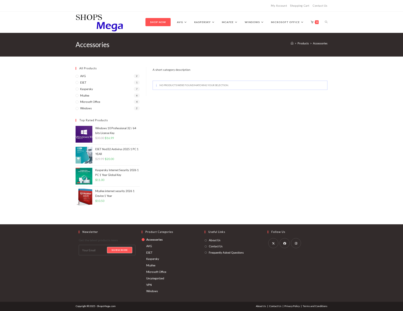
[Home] (292, 43)
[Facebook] (285, 243)
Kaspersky (86, 89)
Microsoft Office (90, 101)
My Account (279, 5)
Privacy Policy (292, 306)
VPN (149, 284)
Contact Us (320, 5)
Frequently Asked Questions (226, 252)
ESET (83, 82)
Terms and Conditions (315, 306)
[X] (273, 243)
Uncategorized (155, 278)
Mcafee (84, 95)
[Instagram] (296, 243)
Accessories (320, 43)
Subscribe (119, 250)
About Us (214, 240)
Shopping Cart (299, 5)
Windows (86, 108)
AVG (83, 76)
